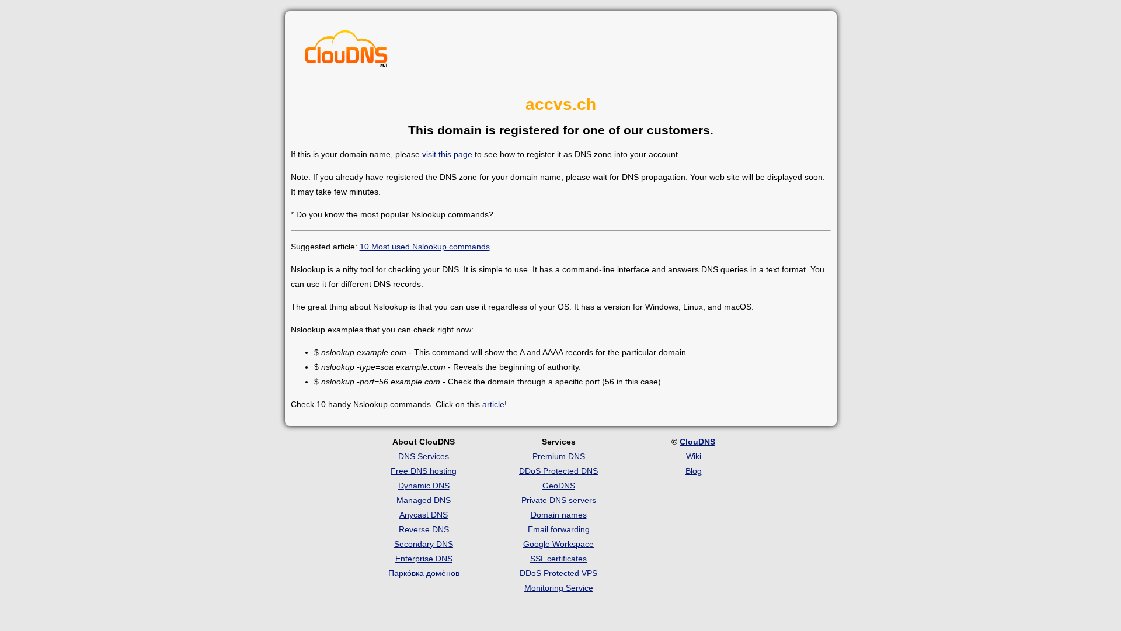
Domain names (559, 514)
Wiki (693, 456)
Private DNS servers (558, 500)
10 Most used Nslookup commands (425, 246)
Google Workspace (558, 544)
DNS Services (423, 456)
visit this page (447, 154)
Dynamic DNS (424, 485)
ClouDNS (697, 441)
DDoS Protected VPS (558, 573)
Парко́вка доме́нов (423, 573)
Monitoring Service (558, 587)
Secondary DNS (423, 544)
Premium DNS (558, 456)
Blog (693, 471)
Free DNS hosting (424, 471)
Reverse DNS (424, 529)
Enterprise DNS (423, 558)
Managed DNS (423, 500)
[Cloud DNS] (346, 51)
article (493, 404)
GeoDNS (558, 485)
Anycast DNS (423, 514)
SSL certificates (558, 558)
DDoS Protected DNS (558, 471)
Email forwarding (559, 529)
